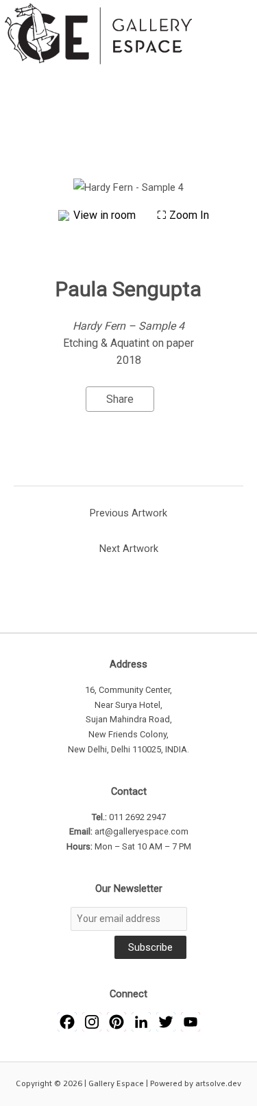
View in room (105, 215)
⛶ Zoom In (183, 215)
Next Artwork (128, 548)
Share (120, 399)
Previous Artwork (128, 513)
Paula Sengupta (128, 289)
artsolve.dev (218, 1084)
